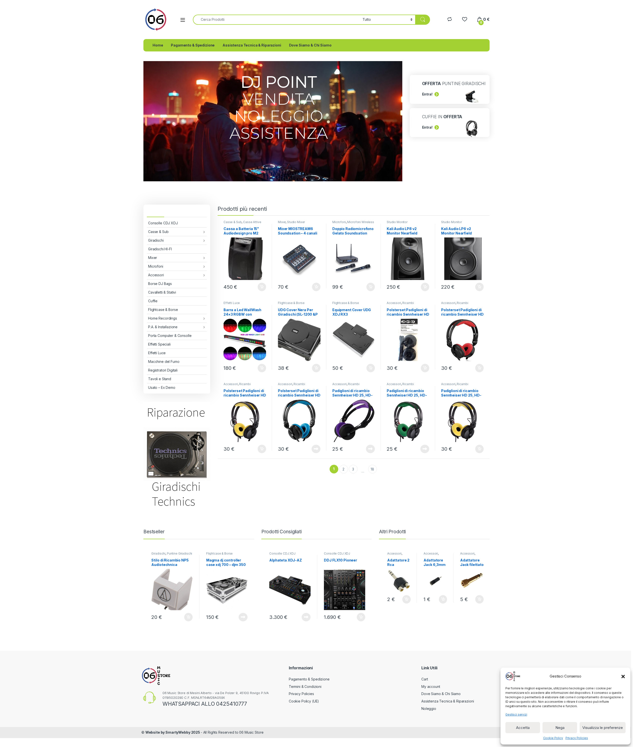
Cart (424, 679)
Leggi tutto (316, 449)
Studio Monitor (397, 222)
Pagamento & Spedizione (193, 45)
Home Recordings (162, 318)
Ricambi (408, 303)
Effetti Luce (157, 353)
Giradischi (156, 240)
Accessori (156, 275)
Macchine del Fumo (164, 361)
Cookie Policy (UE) (304, 701)
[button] (623, 676)
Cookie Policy (553, 738)
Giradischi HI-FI (160, 249)
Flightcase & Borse (163, 309)
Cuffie (153, 301)
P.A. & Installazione (163, 327)
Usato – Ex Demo (161, 387)
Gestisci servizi (516, 714)
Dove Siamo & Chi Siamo (310, 45)
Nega (560, 727)
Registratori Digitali (163, 370)
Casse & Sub (158, 232)
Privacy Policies (576, 738)
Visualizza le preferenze (602, 727)
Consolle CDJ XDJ (163, 223)
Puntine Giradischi (179, 553)
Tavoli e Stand (159, 379)
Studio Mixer (296, 222)
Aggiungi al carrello (259, 287)
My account (430, 686)
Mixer (152, 258)
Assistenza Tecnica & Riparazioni (252, 45)
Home (158, 45)
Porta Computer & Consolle (170, 335)
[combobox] (276, 20)
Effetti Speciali (159, 344)
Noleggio (428, 708)
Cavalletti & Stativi (162, 292)
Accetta (523, 727)
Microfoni (155, 266)
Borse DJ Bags (160, 283)
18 (372, 469)
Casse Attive (252, 222)
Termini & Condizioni (305, 686)
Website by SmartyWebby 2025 (173, 732)
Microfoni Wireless (360, 222)
